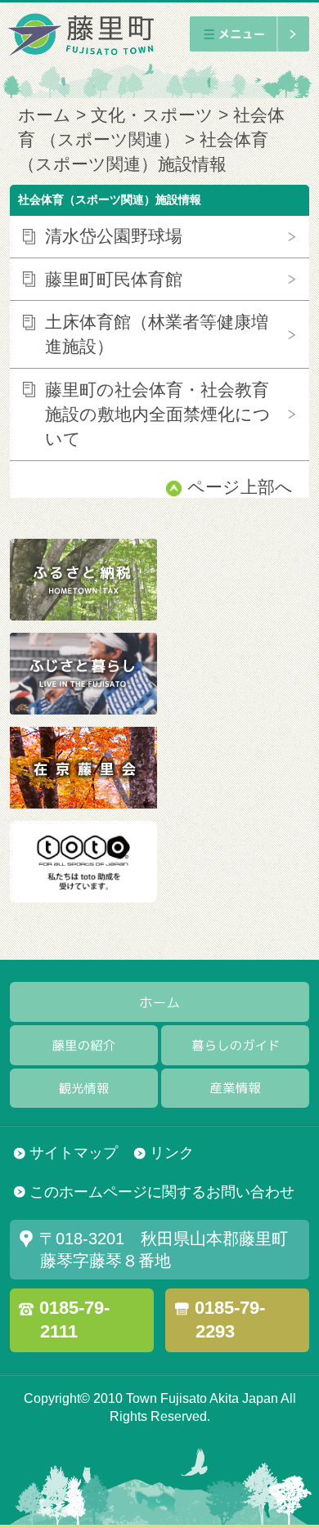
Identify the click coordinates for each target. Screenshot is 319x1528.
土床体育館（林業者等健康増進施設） (156, 334)
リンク (172, 1152)
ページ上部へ (240, 487)
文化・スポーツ (152, 115)
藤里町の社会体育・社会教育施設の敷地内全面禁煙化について (158, 414)
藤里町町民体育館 (113, 279)
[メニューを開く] (249, 34)
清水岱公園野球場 (113, 236)
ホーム (44, 115)
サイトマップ (73, 1152)
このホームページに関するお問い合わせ (161, 1191)
